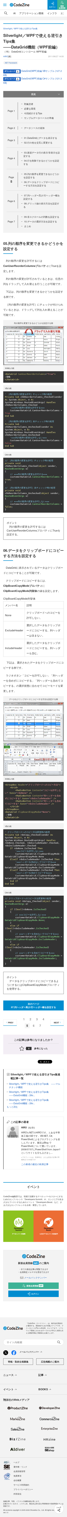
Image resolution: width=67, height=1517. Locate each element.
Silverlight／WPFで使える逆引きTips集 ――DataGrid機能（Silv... (30, 1093)
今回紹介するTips (33, 113)
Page (11, 110)
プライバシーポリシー (23, 1489)
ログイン (35, 1293)
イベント (8, 1389)
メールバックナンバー (35, 1277)
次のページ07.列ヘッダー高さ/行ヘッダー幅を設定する (33, 1005)
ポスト (46, 1061)
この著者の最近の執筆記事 (34, 1164)
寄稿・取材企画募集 (18, 1361)
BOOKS (43, 1389)
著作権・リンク (20, 1466)
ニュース (8, 1375)
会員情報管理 (19, 1471)
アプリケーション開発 (31, 13)
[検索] (5, 13)
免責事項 (17, 1475)
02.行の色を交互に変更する (38, 142)
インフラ (52, 13)
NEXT (56, 1022)
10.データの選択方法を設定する (40, 221)
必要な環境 (29, 108)
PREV (10, 1022)
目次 (33, 94)
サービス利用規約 (21, 1484)
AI (14, 13)
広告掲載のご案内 (50, 1361)
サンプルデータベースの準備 (39, 118)
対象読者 (28, 103)
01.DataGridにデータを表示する (40, 137)
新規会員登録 (35, 1285)
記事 (41, 1375)
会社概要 (17, 1480)
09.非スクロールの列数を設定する (41, 216)
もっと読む (12, 1106)
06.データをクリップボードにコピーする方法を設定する (41, 183)
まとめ (27, 226)
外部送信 (17, 1493)
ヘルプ (16, 1462)
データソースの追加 (34, 127)
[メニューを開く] (5, 5)
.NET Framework (11, 63)
